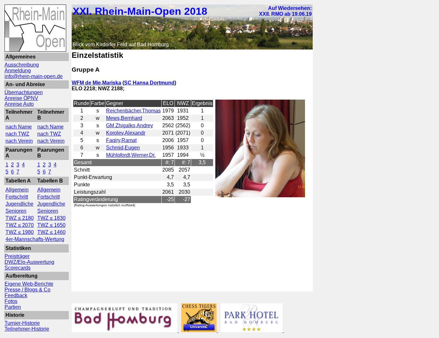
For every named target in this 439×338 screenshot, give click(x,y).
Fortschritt (16, 197)
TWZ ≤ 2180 (19, 218)
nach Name (18, 126)
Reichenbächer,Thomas (133, 110)
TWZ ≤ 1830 (51, 218)
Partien (12, 307)
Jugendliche (19, 204)
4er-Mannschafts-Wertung (34, 239)
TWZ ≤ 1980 (19, 232)
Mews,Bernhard (124, 118)
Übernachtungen (23, 92)
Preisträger (17, 256)
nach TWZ (17, 134)
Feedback (15, 295)
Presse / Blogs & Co (27, 289)
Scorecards (17, 268)
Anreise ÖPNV (21, 98)
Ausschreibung (21, 64)
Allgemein (17, 189)
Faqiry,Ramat (121, 140)
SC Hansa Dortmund (149, 82)
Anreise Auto (19, 104)
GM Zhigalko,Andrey (129, 125)
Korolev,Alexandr (125, 133)
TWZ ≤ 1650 (51, 225)
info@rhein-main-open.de (33, 76)
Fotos (10, 301)
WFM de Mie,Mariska (96, 82)
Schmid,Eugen (123, 147)
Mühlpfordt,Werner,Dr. (131, 155)
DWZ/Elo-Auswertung (29, 262)
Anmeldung (17, 70)
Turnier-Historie (22, 323)
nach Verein (19, 141)
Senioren (15, 211)
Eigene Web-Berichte (28, 284)
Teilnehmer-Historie (26, 329)
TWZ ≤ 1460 (51, 232)
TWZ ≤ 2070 (19, 225)
